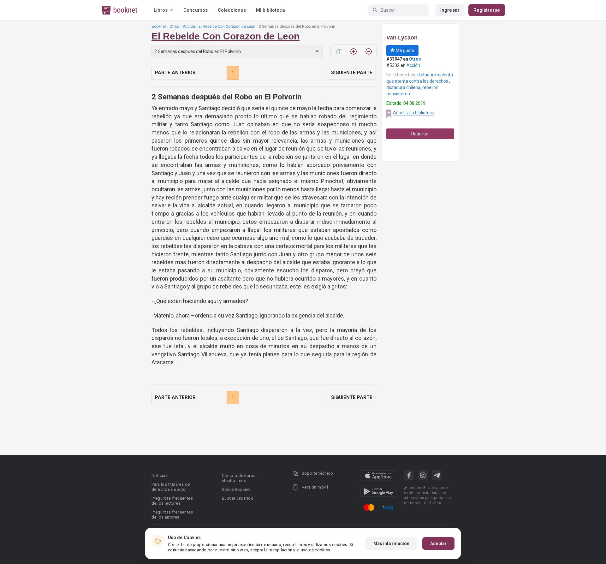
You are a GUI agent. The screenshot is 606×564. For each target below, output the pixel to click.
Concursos (195, 10)
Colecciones (232, 10)
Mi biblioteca (270, 10)
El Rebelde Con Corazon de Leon (227, 26)
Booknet (159, 26)
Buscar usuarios (237, 498)
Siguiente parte (351, 72)
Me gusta (404, 50)
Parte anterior (175, 72)
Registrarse (486, 10)
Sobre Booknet (236, 489)
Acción (189, 26)
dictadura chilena (403, 87)
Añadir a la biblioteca (413, 112)
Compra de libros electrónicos (238, 478)
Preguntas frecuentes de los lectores (172, 501)
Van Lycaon (402, 37)
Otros (174, 26)
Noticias (160, 475)
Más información (391, 543)
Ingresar (450, 10)
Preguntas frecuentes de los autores (172, 514)
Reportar (420, 133)
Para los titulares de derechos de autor (171, 487)
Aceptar (438, 543)
